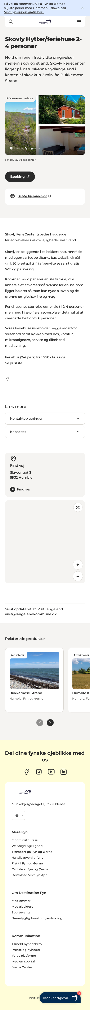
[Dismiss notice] (82, 8)
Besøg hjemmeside (32, 196)
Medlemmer (21, 901)
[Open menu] (79, 21)
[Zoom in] (78, 565)
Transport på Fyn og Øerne (32, 852)
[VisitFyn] (24, 791)
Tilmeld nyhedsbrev (27, 944)
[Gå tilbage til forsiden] (45, 21)
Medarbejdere (22, 906)
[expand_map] (77, 507)
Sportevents (21, 912)
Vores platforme (24, 955)
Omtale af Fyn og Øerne (30, 869)
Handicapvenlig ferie (27, 857)
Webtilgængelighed (27, 846)
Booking (17, 177)
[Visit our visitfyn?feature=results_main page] (51, 771)
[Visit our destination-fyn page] (63, 771)
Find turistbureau (25, 840)
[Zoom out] (78, 576)
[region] (45, 541)
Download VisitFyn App (30, 875)
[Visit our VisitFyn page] (26, 771)
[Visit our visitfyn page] (38, 771)
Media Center (22, 967)
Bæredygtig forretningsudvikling (37, 918)
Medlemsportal (23, 961)
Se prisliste (13, 363)
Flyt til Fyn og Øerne (27, 863)
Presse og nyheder (26, 950)
